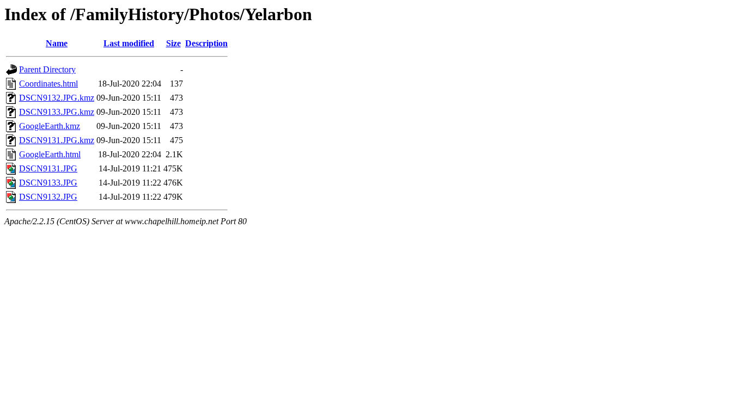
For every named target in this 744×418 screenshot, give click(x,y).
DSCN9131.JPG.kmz (56, 140)
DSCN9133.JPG (48, 182)
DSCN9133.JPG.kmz (56, 111)
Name (57, 43)
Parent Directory (47, 69)
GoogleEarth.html (50, 154)
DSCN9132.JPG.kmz (56, 97)
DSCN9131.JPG (48, 168)
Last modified (128, 43)
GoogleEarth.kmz (49, 126)
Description (206, 43)
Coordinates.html (48, 83)
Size (173, 43)
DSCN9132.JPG (48, 196)
